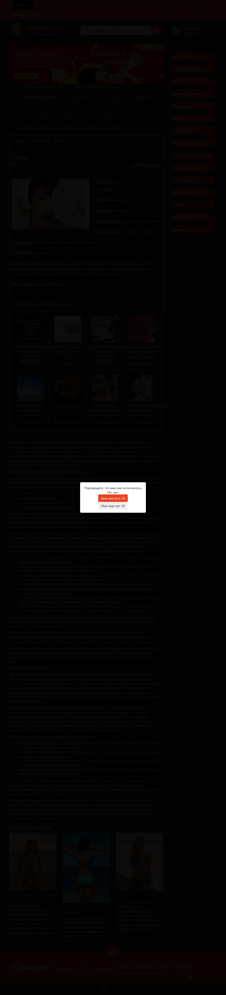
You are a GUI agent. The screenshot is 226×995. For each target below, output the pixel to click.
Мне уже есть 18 (113, 498)
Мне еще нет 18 (113, 505)
